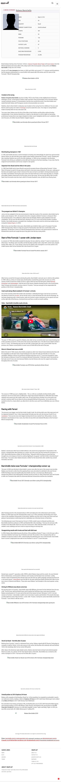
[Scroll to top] (58, 779)
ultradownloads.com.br (33, 740)
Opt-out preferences (37, 763)
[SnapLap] (5, 3)
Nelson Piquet (41, 64)
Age (27, 20)
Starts (27, 30)
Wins (27, 34)
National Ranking (27, 48)
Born (27, 17)
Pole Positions (27, 41)
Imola (17, 295)
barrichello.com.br (10, 738)
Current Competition (27, 27)
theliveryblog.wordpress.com (18, 740)
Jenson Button (16, 579)
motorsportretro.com (22, 738)
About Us (33, 752)
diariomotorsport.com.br (50, 738)
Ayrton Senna (50, 64)
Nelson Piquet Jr (12, 223)
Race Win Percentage (27, 51)
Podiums (27, 37)
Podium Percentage (27, 55)
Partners (33, 759)
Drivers (4, 757)
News (3, 752)
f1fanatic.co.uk (5, 740)
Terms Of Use (34, 761)
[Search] (52, 3)
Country (27, 24)
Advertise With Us (36, 757)
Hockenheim (4, 416)
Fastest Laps (27, 44)
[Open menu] (57, 4)
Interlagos (23, 108)
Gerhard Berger (14, 283)
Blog (3, 755)
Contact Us (34, 755)
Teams (3, 759)
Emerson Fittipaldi (32, 64)
